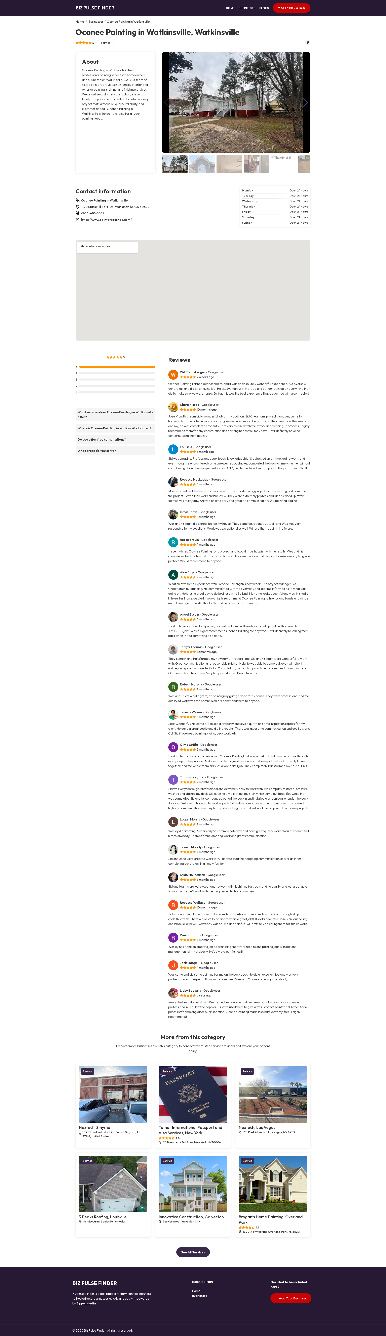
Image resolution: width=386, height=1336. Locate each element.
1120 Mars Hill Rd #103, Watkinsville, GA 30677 (115, 207)
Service (105, 43)
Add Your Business (293, 8)
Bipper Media (86, 1303)
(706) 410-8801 (92, 213)
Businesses (247, 8)
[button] (305, 102)
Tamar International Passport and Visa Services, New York (190, 1130)
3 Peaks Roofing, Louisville (103, 1216)
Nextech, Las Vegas (257, 1127)
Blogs (264, 8)
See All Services (193, 1252)
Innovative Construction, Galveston (191, 1216)
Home (230, 8)
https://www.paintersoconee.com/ (106, 220)
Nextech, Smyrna (94, 1127)
